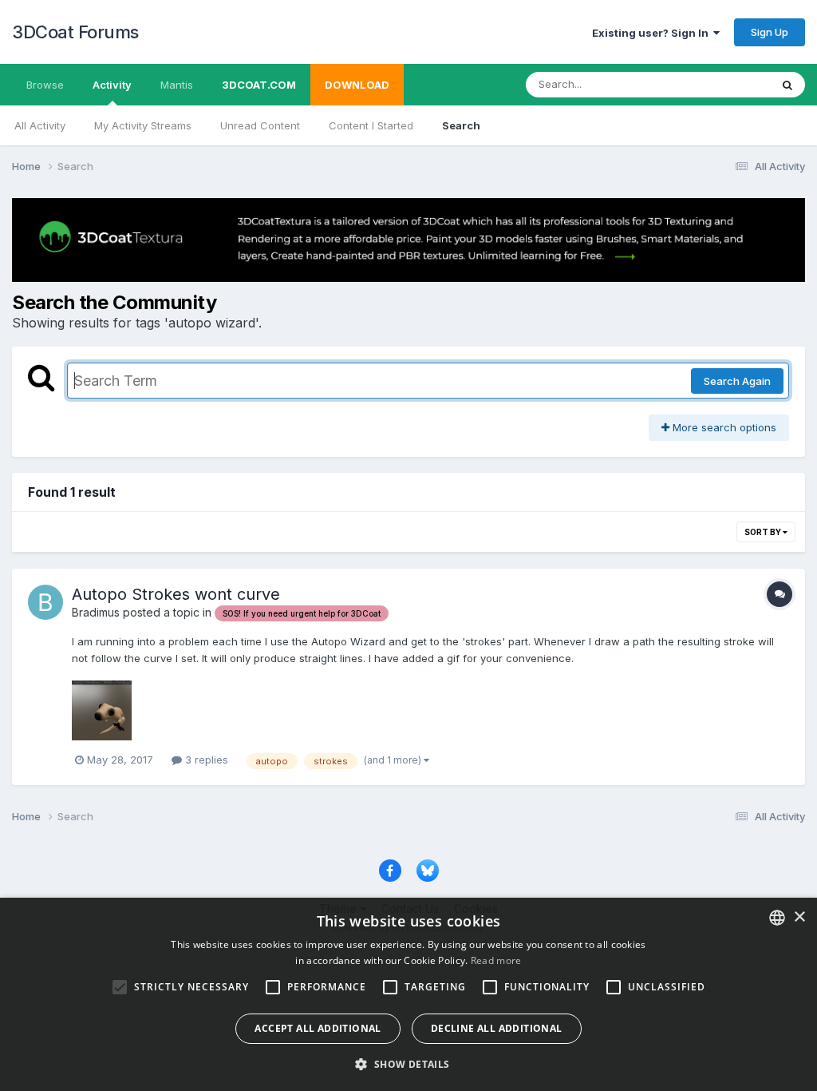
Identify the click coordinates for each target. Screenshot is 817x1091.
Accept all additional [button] (318, 1028)
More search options (722, 427)
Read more (496, 960)
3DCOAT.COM (259, 84)
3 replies (205, 759)
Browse (45, 84)
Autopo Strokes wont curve (176, 594)
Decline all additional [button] (496, 1028)
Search (461, 125)
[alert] (408, 994)
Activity (112, 84)
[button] (408, 1064)
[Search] (787, 84)
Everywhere (720, 84)
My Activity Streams (142, 125)
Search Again (737, 381)
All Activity (39, 125)
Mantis (176, 84)
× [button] (799, 917)
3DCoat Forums (75, 32)
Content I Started (371, 125)
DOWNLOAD (357, 84)
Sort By (763, 532)
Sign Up (769, 32)
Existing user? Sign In (652, 32)
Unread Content (260, 125)
